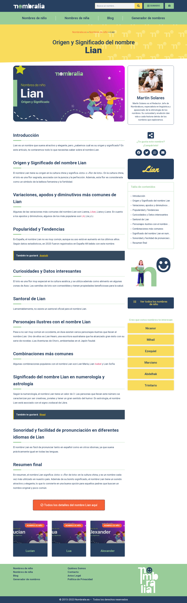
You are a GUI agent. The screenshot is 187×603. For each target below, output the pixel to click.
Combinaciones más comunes (148, 228)
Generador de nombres (148, 18)
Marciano (150, 362)
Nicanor (151, 328)
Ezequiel (150, 351)
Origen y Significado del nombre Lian (151, 200)
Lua (68, 551)
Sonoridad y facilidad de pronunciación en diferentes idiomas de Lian (152, 238)
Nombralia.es (79, 32)
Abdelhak (150, 374)
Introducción (139, 196)
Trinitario (151, 385)
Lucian (30, 551)
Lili (83, 216)
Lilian (93, 211)
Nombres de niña (77, 18)
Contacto (73, 571)
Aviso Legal (74, 575)
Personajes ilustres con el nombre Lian (152, 224)
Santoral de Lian (141, 219)
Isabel (98, 363)
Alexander (108, 551)
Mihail (151, 339)
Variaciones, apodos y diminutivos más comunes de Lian (152, 205)
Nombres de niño (34, 18)
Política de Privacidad (80, 579)
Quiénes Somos (77, 568)
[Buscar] (138, 6)
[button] (138, 152)
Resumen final (140, 242)
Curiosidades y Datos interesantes (150, 214)
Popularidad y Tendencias (146, 210)
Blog (110, 18)
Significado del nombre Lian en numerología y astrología (152, 233)
